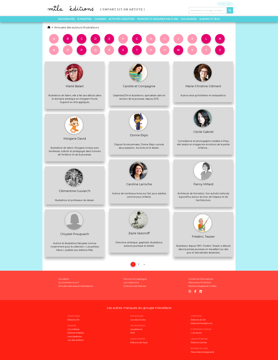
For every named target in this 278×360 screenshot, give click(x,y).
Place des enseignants (202, 352)
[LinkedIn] (200, 291)
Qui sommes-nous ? (68, 282)
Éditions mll (73, 320)
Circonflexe (73, 329)
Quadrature (136, 329)
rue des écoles (138, 320)
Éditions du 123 (198, 320)
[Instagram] (190, 291)
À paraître (84, 19)
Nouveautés (66, 19)
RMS (132, 333)
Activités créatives (122, 19)
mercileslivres (74, 336)
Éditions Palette (75, 333)
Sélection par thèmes (134, 286)
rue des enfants (75, 340)
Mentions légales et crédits (202, 286)
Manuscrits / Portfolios (199, 282)
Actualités (63, 279)
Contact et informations (200, 279)
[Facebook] (195, 291)
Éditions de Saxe (139, 342)
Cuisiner (100, 19)
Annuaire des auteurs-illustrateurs (76, 27)
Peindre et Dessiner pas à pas (157, 19)
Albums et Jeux (209, 19)
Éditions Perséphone (201, 323)
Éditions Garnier (199, 342)
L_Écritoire (196, 333)
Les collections (131, 282)
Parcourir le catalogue (135, 279)
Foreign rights (225, 3)
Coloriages (189, 19)
